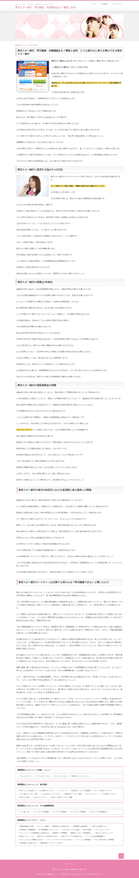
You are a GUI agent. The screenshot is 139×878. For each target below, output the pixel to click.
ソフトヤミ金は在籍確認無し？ (96, 836)
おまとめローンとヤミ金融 (70, 829)
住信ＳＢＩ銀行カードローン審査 (61, 797)
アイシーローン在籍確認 (41, 812)
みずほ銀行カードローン (47, 790)
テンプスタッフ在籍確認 (78, 812)
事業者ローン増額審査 (60, 833)
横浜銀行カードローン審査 (73, 794)
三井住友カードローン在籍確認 (81, 790)
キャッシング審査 (43, 826)
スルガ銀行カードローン (109, 794)
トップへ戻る (121, 856)
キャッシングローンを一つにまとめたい (60, 839)
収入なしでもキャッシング (104, 833)
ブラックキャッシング (102, 829)
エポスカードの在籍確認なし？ (99, 812)
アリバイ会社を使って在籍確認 (104, 839)
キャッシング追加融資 (83, 839)
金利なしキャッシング (27, 836)
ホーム (94, 4)
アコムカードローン (26, 776)
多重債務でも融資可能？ (81, 826)
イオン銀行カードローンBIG (29, 794)
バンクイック (63, 790)
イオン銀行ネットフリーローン (51, 794)
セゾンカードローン (91, 794)
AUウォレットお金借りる (28, 790)
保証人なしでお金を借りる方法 (47, 836)
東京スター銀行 (25, 797)
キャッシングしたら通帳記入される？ (32, 839)
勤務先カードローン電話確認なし (81, 833)
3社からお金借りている (99, 826)
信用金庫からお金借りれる (28, 843)
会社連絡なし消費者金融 (27, 829)
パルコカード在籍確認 (59, 812)
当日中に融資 (87, 829)
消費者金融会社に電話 (27, 826)
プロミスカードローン (61, 776)
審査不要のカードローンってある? (51, 843)
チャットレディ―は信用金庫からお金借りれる (34, 833)
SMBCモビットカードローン (81, 776)
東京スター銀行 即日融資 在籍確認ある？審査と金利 (45, 7)
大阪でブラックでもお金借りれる (71, 836)
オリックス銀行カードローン (103, 790)
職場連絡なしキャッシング (21, 45)
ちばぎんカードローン (40, 797)
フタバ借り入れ (25, 812)
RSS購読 (105, 4)
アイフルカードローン (43, 776)
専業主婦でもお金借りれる (60, 826)
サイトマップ (117, 4)
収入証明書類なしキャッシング (49, 829)
